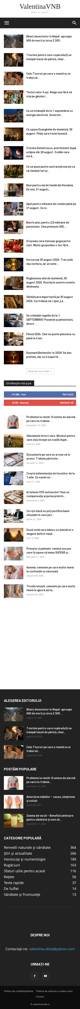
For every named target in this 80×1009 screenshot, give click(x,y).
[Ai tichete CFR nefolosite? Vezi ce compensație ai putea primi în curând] (13, 497)
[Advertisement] (40, 648)
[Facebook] (35, 976)
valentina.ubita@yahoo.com (52, 949)
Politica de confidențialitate (18, 991)
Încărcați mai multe (38, 371)
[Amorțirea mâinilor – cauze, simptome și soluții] (13, 802)
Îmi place (68, 394)
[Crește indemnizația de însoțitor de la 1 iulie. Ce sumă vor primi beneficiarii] (13, 478)
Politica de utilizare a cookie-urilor (54, 991)
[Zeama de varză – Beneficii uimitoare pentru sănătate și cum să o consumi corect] (13, 820)
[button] (6, 23)
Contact (40, 996)
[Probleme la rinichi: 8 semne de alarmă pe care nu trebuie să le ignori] (13, 422)
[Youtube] (45, 976)
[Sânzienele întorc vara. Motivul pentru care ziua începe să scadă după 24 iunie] (13, 441)
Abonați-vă (66, 402)
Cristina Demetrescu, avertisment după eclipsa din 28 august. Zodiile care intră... (51, 152)
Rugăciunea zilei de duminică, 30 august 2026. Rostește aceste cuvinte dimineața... (50, 282)
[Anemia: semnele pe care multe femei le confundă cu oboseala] (13, 572)
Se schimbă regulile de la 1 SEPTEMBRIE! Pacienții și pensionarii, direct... (49, 319)
